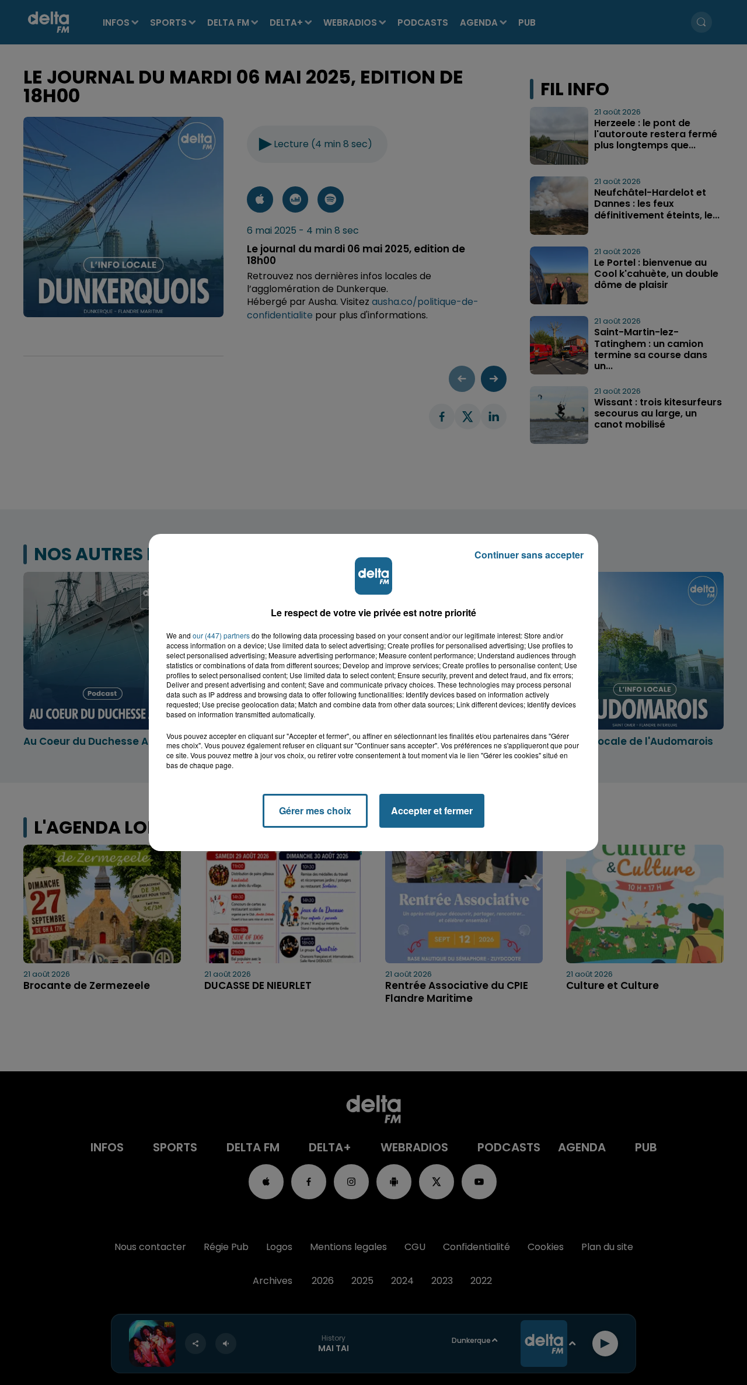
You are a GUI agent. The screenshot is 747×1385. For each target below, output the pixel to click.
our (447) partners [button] (221, 635)
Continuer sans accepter (529, 554)
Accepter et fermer (432, 810)
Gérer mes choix (315, 810)
